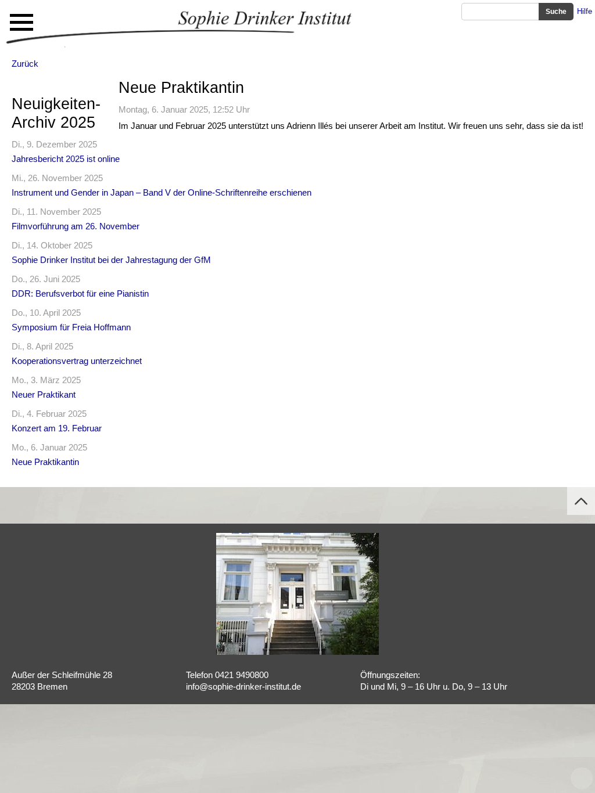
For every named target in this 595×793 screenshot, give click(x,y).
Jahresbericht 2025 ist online (66, 159)
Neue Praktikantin (45, 462)
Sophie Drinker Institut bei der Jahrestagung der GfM (111, 260)
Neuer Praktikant (44, 394)
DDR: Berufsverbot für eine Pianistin (80, 293)
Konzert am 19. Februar (57, 428)
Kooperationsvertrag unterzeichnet (77, 361)
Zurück (25, 64)
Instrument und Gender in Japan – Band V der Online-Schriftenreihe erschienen (161, 192)
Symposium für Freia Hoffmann (71, 327)
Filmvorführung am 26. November (75, 226)
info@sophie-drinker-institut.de (243, 686)
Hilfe (584, 11)
